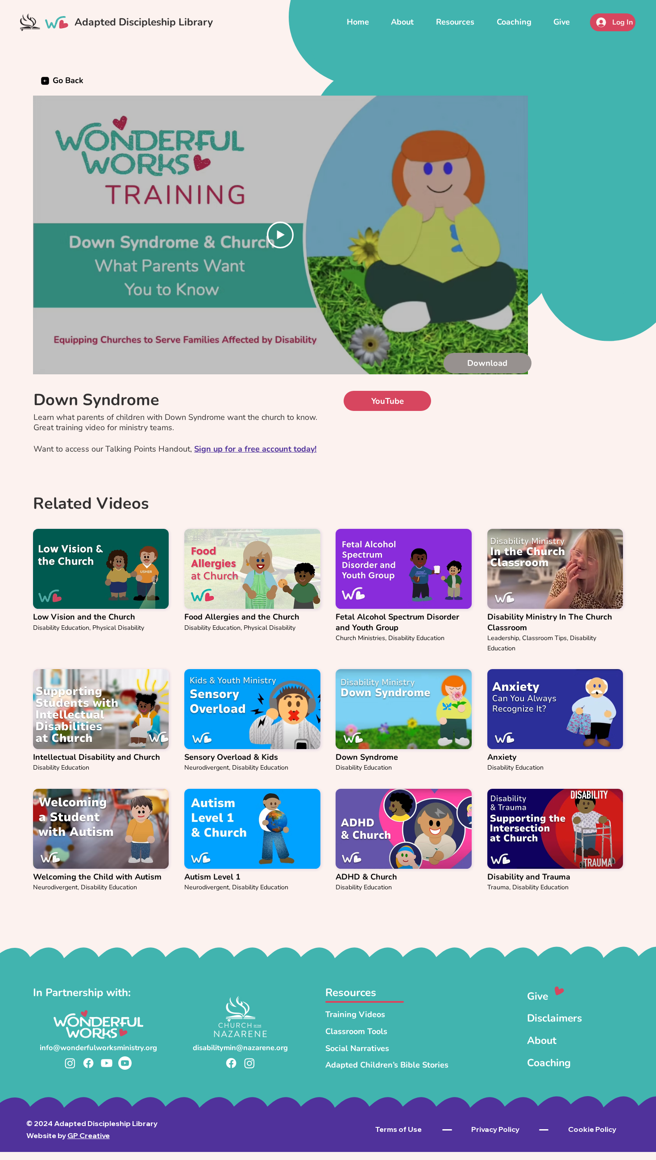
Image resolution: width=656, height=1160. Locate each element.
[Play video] (280, 235)
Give (537, 996)
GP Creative (88, 1135)
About (541, 1040)
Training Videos (355, 1014)
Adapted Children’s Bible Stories (386, 1064)
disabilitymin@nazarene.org (240, 1048)
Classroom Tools (356, 1031)
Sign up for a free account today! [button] (255, 449)
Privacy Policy (495, 1129)
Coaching (549, 1063)
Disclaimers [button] (554, 1018)
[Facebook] (88, 1063)
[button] (455, 22)
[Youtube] (106, 1063)
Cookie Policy (592, 1129)
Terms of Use (398, 1129)
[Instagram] (70, 1063)
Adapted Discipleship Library (144, 22)
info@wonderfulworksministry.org (98, 1048)
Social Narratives (357, 1048)
